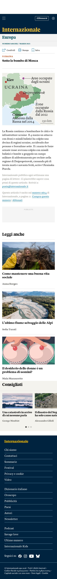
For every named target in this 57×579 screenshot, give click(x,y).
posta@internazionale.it (15, 186)
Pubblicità (10, 501)
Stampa (25, 50)
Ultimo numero (13, 540)
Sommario (10, 462)
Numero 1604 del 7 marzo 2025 (16, 44)
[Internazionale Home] (17, 441)
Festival (9, 468)
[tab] (26, 427)
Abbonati (17, 200)
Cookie (45, 573)
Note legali (36, 573)
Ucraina (7, 56)
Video (7, 480)
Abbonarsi (42, 18)
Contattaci (10, 456)
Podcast (9, 528)
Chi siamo (10, 450)
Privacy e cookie (14, 474)
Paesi (7, 507)
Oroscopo (10, 495)
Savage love (11, 534)
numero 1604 (39, 193)
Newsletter (11, 519)
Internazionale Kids (16, 546)
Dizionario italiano (15, 489)
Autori (8, 513)
